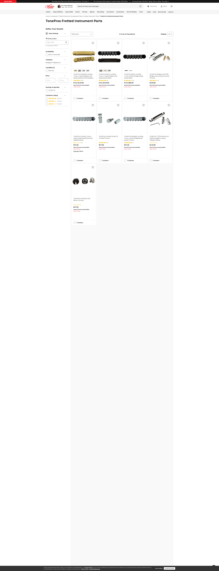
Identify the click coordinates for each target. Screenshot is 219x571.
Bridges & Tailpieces (53, 62)
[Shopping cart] (171, 6)
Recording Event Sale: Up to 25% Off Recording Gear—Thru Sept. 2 (70, 1)
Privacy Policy (89, 567)
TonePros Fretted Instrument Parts (111, 16)
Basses (92, 12)
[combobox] (81, 34)
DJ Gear (84, 12)
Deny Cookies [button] (158, 568)
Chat (62, 7)
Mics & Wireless (132, 12)
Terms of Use (84, 569)
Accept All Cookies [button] (169, 568)
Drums (78, 12)
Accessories (120, 12)
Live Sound (110, 12)
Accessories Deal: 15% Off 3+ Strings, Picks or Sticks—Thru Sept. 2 (150, 1)
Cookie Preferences (94, 569)
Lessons (170, 12)
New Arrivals (162, 12)
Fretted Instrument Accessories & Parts (71, 16)
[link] (83, 76)
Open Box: (76, 151)
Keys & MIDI (69, 12)
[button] (65, 6)
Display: (164, 34)
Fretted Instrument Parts (91, 16)
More (141, 12)
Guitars (48, 12)
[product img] (84, 56)
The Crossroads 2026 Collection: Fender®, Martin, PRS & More (110, 1)
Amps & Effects (58, 12)
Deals (149, 12)
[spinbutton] (50, 80)
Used (154, 12)
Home (48, 16)
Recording (100, 12)
